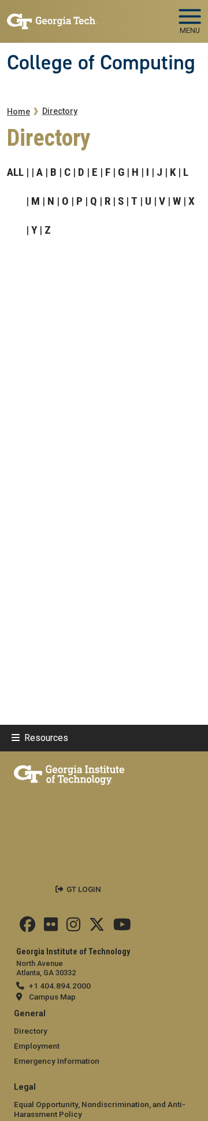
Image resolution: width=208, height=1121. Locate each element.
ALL (15, 172)
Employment (37, 1045)
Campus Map (52, 996)
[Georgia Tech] (69, 772)
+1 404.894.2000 (60, 985)
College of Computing (101, 62)
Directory (59, 111)
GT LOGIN (83, 889)
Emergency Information (56, 1060)
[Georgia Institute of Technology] (52, 16)
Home (18, 112)
